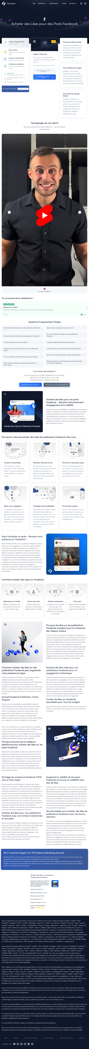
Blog (6, 1038)
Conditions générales (49, 1038)
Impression (15, 1038)
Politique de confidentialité (31, 1038)
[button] (46, 3)
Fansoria (11, 3)
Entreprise (82, 1038)
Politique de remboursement (66, 1038)
